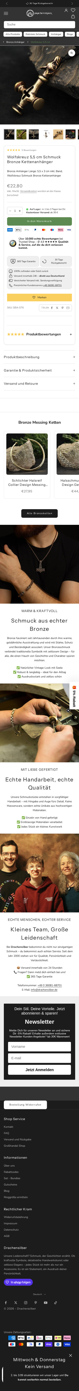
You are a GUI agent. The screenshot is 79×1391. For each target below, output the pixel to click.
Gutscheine (10, 1184)
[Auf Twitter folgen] (16, 1303)
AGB (6, 1236)
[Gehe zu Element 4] (46, 134)
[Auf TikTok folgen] (56, 1303)
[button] (74, 695)
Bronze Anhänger (15, 42)
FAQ (6, 1133)
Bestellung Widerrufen (25, 1104)
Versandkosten (28, 191)
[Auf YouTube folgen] (46, 1303)
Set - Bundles (12, 1178)
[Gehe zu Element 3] (33, 134)
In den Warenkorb (39, 221)
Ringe (70, 34)
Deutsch (37, 1294)
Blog (6, 1191)
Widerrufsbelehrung (16, 1217)
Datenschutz (11, 1230)
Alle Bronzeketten (39, 513)
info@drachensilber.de (44, 990)
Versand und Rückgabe (17, 1139)
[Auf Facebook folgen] (6, 1303)
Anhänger (56, 34)
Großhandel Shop (14, 1146)
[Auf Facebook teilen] (51, 307)
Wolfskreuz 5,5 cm (40, 42)
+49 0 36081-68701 (50, 985)
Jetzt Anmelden (40, 1070)
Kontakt (8, 1127)
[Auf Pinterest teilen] (62, 307)
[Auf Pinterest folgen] (36, 1303)
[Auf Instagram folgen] (26, 1303)
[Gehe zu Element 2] (21, 134)
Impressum (10, 1223)
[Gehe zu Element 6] (70, 134)
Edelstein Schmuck (35, 34)
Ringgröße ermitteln (16, 1197)
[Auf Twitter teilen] (57, 307)
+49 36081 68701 (52, 285)
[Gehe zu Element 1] (9, 134)
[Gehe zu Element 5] (58, 134)
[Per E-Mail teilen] (67, 307)
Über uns (9, 1165)
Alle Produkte (13, 34)
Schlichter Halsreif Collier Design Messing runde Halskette (27, 483)
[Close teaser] (68, 710)
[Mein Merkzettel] (73, 10)
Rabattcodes (11, 1172)
